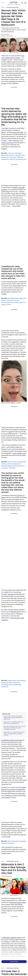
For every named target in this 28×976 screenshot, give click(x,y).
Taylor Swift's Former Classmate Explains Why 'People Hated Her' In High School (13, 717)
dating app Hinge (7, 143)
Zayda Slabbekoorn (6, 876)
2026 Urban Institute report (12, 938)
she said (11, 594)
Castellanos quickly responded (12, 740)
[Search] (22, 2)
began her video (17, 132)
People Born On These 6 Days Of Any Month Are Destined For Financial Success (14, 734)
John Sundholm (5, 34)
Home (2, 7)
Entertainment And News (12, 7)
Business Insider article (18, 902)
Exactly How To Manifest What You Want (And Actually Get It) (13, 722)
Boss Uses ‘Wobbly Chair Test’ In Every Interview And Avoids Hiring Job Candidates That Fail (14, 728)
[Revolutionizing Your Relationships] (14, 2)
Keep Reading (14, 961)
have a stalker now (19, 453)
